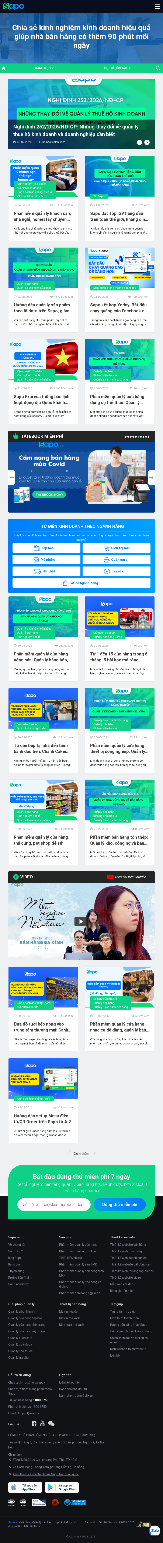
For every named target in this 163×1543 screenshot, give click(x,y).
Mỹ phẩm (48, 560)
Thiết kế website (70, 1258)
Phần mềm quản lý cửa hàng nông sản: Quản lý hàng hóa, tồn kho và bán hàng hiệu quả (42, 657)
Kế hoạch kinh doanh (30, 196)
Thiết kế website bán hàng (128, 1245)
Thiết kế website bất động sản (130, 1264)
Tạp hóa (47, 548)
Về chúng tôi (16, 1245)
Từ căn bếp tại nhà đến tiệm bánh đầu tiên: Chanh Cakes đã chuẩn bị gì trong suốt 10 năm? (41, 748)
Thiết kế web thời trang (126, 1251)
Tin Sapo (99, 196)
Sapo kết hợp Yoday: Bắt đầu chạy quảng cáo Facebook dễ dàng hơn (118, 308)
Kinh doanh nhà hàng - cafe (34, 1003)
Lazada (117, 571)
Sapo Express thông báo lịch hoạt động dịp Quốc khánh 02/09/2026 (41, 400)
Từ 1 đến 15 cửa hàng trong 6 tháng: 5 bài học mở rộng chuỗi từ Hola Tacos (119, 657)
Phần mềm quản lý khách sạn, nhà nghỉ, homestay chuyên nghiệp (42, 216)
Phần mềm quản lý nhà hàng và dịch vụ (80, 1284)
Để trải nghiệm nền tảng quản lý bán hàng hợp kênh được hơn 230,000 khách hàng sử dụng (81, 1187)
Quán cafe (119, 560)
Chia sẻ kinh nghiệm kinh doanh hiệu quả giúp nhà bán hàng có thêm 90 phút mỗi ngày (81, 36)
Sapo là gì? (15, 1251)
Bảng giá (14, 1264)
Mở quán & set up (104, 632)
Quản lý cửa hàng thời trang (26, 1325)
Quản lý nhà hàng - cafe (107, 637)
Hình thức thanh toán (124, 1318)
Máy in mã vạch (69, 1318)
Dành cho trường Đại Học (76, 1396)
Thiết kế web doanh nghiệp (128, 1258)
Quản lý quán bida (20, 1344)
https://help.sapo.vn (33, 1382)
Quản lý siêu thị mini (21, 1311)
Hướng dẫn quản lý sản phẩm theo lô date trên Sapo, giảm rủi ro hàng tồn (42, 308)
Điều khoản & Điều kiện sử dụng (131, 1331)
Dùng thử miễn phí (119, 1204)
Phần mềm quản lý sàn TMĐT (79, 1264)
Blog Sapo (15, 1258)
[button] (157, 6)
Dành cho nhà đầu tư (73, 1389)
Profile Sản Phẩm (20, 1277)
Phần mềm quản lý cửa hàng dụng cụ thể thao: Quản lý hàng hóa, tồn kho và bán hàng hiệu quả (119, 400)
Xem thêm (81, 1153)
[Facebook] (34, 1423)
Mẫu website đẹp (121, 1284)
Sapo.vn (13, 1522)
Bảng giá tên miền (122, 1291)
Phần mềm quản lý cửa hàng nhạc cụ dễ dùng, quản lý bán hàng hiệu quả (118, 1027)
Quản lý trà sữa (18, 1358)
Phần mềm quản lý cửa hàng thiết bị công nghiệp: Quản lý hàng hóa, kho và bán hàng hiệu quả (117, 748)
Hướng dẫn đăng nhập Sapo (128, 1325)
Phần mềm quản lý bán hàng (78, 1245)
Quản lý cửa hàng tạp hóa (25, 1318)
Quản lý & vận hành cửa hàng (34, 288)
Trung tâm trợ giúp (123, 1311)
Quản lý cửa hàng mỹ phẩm (26, 1331)
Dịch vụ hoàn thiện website (128, 1349)
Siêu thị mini (121, 548)
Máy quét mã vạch (71, 1325)
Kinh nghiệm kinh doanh (31, 184)
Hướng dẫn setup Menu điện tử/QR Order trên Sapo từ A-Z (43, 1118)
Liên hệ (115, 1355)
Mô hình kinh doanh (29, 188)
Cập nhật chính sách (53, 142)
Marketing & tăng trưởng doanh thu (114, 288)
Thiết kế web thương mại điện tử (132, 1271)
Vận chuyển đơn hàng (30, 371)
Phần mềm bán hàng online (77, 1251)
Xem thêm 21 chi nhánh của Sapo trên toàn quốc (46, 1474)
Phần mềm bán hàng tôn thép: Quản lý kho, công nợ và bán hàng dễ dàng (119, 840)
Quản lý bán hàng (27, 284)
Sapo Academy (18, 1284)
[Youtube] (42, 1423)
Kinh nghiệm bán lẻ (29, 375)
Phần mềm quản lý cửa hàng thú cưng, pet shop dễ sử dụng (41, 840)
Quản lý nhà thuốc (20, 1351)
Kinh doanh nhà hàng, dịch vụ (35, 192)
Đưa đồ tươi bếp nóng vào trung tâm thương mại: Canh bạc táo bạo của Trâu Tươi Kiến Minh (41, 1027)
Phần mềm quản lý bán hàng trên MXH (81, 1273)
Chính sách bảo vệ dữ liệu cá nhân (129, 1340)
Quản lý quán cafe (20, 1338)
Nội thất (48, 571)
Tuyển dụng (16, 1271)
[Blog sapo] (51, 1423)
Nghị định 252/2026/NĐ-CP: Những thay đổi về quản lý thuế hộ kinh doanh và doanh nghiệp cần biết (76, 130)
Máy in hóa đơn (69, 1311)
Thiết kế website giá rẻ (125, 1277)
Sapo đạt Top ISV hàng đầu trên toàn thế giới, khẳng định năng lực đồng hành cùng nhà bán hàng (118, 216)
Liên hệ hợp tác (69, 1382)
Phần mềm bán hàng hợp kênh (79, 1293)
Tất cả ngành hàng (83, 583)
